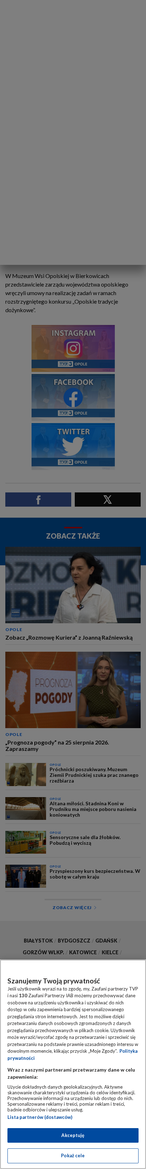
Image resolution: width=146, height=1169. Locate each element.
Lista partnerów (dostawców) (39, 1117)
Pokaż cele (73, 1155)
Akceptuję (72, 1135)
